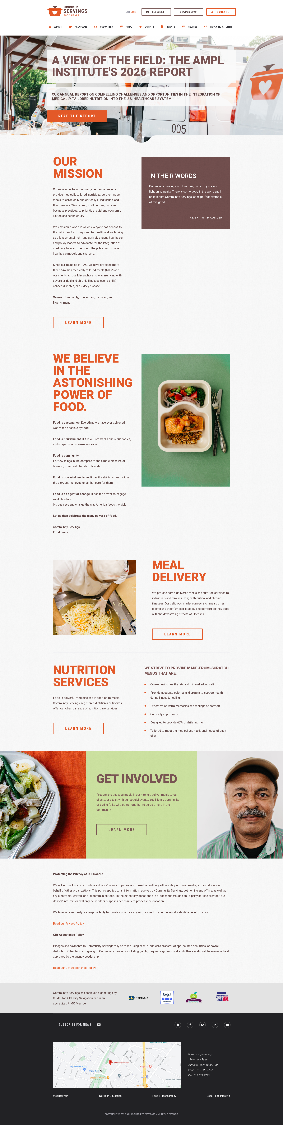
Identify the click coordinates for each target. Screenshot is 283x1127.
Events (171, 26)
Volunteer (106, 26)
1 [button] (144, 134)
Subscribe (158, 11)
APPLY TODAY (72, 108)
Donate (223, 11)
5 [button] (140, 132)
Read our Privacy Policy (68, 923)
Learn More (78, 322)
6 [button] (143, 132)
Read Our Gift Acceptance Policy (74, 968)
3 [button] (140, 137)
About (58, 26)
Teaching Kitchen (221, 26)
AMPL (129, 26)
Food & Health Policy (164, 1095)
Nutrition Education (110, 1095)
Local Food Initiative (218, 1095)
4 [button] (138, 134)
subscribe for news (75, 1024)
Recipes (192, 26)
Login (133, 11)
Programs (81, 26)
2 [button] (143, 137)
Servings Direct (188, 11)
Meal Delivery (61, 1095)
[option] (141, 89)
